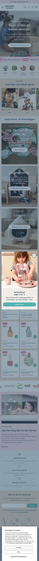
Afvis (18, 552)
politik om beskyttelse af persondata (20, 543)
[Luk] (34, 255)
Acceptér (18, 547)
